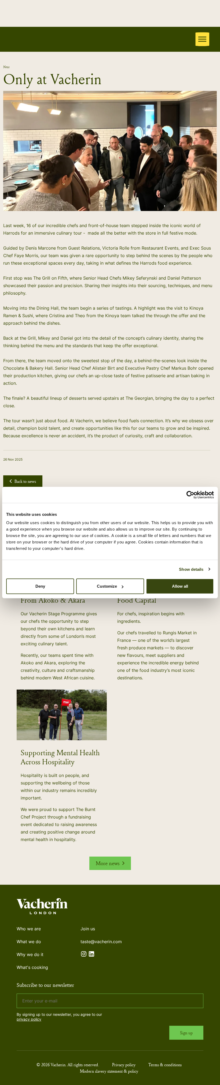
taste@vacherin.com (101, 941)
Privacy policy (123, 1065)
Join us (87, 928)
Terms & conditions (165, 1065)
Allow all (180, 586)
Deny (40, 586)
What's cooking (32, 967)
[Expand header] (202, 39)
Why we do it (30, 954)
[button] (110, 151)
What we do (29, 941)
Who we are (29, 928)
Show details (191, 569)
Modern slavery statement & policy (109, 1071)
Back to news (25, 481)
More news (108, 863)
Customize (107, 586)
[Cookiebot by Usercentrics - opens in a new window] (190, 495)
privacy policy (29, 1019)
